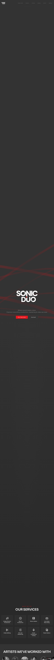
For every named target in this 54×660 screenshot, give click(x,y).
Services (20, 3)
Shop (44, 3)
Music (27, 3)
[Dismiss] (52, 658)
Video (33, 3)
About (50, 3)
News (39, 3)
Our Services (22, 317)
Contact (33, 317)
